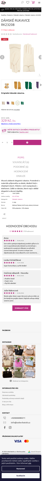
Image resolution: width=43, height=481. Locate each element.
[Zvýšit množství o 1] (2, 142)
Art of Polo (15, 196)
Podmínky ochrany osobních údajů (13, 398)
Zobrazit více (21, 308)
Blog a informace (7, 405)
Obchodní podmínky (8, 395)
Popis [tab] (21, 157)
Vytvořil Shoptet (36, 451)
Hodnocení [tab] (21, 171)
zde (29, 463)
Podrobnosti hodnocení (30, 34)
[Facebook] (4, 427)
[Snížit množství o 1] (11, 142)
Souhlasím (20, 475)
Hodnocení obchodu (21, 226)
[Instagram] (10, 427)
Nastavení (20, 468)
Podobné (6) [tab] (20, 166)
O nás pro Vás (6, 401)
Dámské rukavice (17, 199)
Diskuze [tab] (20, 176)
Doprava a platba (8, 392)
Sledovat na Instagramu (20, 381)
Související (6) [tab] (21, 162)
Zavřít (12, 214)
